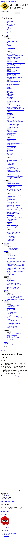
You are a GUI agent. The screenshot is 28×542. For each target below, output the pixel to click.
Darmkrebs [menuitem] (9, 87)
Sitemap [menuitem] (6, 531)
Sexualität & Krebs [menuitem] (11, 236)
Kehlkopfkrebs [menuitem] (10, 140)
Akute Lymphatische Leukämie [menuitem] (14, 105)
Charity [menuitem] (8, 322)
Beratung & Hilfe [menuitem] (8, 179)
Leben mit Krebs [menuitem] (11, 192)
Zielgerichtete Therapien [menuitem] (13, 169)
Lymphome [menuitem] (9, 98)
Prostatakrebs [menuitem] (10, 156)
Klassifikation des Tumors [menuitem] (13, 73)
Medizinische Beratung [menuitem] (12, 209)
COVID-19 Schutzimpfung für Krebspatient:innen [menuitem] (14, 185)
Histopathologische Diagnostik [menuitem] (14, 77)
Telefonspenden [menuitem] (11, 308)
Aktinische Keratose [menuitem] (12, 131)
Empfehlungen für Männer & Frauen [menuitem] (16, 63)
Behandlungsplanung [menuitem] (12, 160)
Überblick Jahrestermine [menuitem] (13, 295)
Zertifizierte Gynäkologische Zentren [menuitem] (16, 261)
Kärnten (9, 23)
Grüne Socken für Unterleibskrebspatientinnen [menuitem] (14, 281)
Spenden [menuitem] (6, 300)
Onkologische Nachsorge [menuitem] (13, 170)
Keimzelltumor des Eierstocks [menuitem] (14, 123)
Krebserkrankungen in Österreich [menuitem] (15, 176)
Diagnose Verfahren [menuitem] (12, 70)
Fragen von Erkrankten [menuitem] (12, 226)
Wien (8, 32)
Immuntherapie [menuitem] (10, 167)
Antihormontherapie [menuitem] (12, 166)
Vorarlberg (9, 31)
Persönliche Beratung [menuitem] (12, 202)
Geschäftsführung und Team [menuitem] (14, 338)
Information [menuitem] (6, 35)
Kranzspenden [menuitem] (10, 315)
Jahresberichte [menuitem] (10, 339)
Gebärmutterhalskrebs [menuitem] (12, 118)
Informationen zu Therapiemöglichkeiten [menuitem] (17, 159)
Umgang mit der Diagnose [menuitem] (13, 232)
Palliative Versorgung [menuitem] (12, 242)
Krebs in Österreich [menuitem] (11, 48)
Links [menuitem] (8, 259)
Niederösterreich (11, 24)
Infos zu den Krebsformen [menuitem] (13, 81)
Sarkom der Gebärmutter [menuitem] (13, 124)
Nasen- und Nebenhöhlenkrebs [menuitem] (14, 143)
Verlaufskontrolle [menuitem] (11, 71)
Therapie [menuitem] (9, 45)
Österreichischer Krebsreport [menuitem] (14, 177)
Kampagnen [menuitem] (7, 275)
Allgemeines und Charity (10, 344)
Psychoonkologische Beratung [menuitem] (14, 208)
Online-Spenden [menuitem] (11, 306)
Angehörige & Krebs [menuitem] (12, 237)
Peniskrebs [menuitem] (9, 154)
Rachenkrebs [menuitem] (10, 144)
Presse (5, 17)
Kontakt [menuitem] (6, 530)
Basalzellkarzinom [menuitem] (11, 133)
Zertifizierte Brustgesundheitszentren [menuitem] (16, 267)
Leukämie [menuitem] (9, 83)
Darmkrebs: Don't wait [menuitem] (12, 288)
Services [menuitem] (6, 251)
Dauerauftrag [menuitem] (10, 313)
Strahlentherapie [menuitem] (11, 163)
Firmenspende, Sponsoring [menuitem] (13, 323)
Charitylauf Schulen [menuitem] (12, 320)
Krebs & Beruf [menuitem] (10, 240)
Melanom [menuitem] (9, 134)
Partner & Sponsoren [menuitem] (12, 327)
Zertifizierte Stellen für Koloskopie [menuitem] (15, 265)
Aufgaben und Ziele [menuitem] (12, 335)
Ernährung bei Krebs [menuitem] (12, 233)
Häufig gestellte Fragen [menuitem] (12, 225)
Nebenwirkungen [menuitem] (11, 47)
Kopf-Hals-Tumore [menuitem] (11, 93)
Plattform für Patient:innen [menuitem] (13, 183)
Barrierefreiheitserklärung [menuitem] (10, 533)
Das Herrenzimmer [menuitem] (11, 199)
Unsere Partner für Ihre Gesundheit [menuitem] (15, 299)
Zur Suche (14, 1)
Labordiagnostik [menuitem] (11, 78)
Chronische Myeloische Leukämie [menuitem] (15, 110)
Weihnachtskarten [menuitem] (11, 309)
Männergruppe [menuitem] (10, 215)
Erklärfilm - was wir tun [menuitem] (13, 201)
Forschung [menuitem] (6, 243)
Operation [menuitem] (9, 162)
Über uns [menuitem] (6, 329)
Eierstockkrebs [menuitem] (10, 117)
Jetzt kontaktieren (5, 511)
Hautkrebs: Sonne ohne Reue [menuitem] (14, 284)
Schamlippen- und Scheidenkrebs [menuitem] (15, 125)
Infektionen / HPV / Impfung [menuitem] (14, 57)
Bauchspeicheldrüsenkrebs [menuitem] (13, 84)
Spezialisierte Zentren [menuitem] (12, 255)
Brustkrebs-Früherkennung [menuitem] (13, 61)
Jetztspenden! (3, 349)
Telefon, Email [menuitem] (10, 203)
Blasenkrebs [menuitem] (10, 150)
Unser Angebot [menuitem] (10, 187)
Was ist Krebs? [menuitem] (10, 53)
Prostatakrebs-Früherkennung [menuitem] (14, 64)
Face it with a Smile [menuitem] (12, 219)
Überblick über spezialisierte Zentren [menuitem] (16, 264)
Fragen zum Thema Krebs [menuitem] (13, 190)
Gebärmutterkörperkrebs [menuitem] (13, 120)
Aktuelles (6, 343)
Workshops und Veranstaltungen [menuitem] (15, 217)
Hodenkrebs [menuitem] (10, 151)
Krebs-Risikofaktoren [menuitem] (12, 54)
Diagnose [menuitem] (9, 42)
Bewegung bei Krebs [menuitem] (12, 235)
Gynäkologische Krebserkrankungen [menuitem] (16, 90)
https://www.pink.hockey (13, 376)
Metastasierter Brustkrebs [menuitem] (13, 114)
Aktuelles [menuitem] (6, 290)
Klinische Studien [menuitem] (11, 173)
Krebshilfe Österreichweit (13, 20)
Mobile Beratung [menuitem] (11, 206)
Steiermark (9, 28)
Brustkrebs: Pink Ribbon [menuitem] (13, 287)
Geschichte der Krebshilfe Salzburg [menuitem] (15, 333)
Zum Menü (9, 1)
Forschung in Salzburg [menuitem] (12, 248)
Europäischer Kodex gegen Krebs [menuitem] (15, 55)
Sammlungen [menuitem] (10, 319)
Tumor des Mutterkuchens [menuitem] (13, 127)
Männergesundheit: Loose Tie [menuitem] (14, 283)
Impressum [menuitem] (6, 536)
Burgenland (10, 21)
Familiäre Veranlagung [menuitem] (12, 58)
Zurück (9, 38)
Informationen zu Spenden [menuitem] (13, 305)
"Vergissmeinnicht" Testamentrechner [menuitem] (16, 317)
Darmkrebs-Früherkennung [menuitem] (13, 65)
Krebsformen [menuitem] (10, 44)
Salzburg (9, 27)
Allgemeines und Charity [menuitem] (13, 297)
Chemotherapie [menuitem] (10, 164)
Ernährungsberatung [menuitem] (12, 212)
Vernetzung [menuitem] (9, 222)
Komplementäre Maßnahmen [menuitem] (14, 171)
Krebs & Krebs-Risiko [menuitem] (12, 40)
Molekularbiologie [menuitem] (11, 74)
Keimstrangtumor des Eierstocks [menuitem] (15, 121)
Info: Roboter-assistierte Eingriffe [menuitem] (15, 210)
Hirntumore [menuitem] (10, 88)
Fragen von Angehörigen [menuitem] (13, 227)
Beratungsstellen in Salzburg (8, 501)
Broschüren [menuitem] (10, 257)
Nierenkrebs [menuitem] (10, 153)
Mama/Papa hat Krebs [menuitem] (12, 239)
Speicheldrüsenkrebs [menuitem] (12, 147)
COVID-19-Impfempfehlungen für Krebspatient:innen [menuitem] (15, 195)
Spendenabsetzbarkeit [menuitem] (12, 326)
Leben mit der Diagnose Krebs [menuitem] (14, 230)
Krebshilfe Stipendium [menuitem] (12, 249)
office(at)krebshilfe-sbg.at (11, 498)
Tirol (8, 30)
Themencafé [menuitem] (10, 216)
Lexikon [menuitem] (9, 50)
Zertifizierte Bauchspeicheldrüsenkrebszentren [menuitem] (15, 270)
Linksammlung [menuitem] (10, 274)
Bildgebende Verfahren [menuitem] (12, 75)
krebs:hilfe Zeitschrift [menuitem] (12, 258)
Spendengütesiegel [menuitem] (11, 324)
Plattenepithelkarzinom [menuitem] (12, 136)
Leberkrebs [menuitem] (9, 95)
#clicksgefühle (11, 540)
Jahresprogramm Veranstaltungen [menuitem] (15, 296)
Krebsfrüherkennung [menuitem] (12, 41)
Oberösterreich (10, 25)
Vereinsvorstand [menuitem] (11, 336)
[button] (5, 11)
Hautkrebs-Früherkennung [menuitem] (13, 67)
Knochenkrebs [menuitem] (10, 94)
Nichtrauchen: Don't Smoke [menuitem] (14, 286)
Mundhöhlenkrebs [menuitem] (11, 141)
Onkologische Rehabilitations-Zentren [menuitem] (16, 268)
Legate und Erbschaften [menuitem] (13, 316)
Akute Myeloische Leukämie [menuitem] (14, 107)
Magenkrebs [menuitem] (10, 100)
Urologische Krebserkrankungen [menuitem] (15, 101)
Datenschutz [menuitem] (7, 534)
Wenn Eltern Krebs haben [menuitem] (13, 213)
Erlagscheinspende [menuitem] (11, 310)
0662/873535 (6, 496)
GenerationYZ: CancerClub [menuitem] (14, 205)
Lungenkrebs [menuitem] (10, 97)
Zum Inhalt (3, 1)
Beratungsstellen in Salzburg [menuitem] (14, 189)
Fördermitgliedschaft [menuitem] (12, 312)
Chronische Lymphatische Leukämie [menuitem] (16, 108)
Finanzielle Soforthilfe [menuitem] (12, 220)
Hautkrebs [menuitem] (9, 91)
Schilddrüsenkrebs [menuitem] (11, 146)
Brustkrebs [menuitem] (9, 86)
